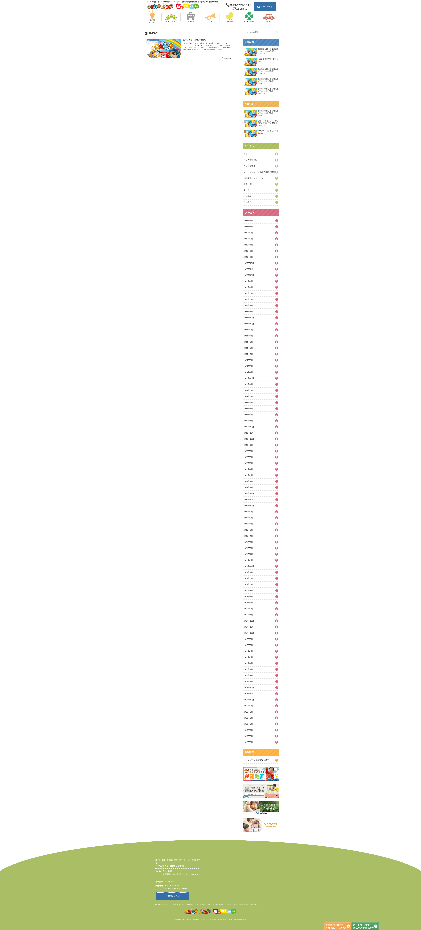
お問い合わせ (267, 6)
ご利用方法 (189, 904)
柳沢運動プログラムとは (162, 904)
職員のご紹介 (206, 904)
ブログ (197, 904)
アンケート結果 (218, 904)
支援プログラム (178, 904)
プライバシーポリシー (241, 904)
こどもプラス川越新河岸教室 (256, 760)
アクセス (228, 904)
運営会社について (256, 904)
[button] (277, 32)
